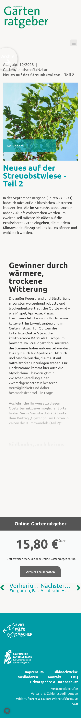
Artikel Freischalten (40, 571)
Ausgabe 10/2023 (18, 64)
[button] (73, 32)
